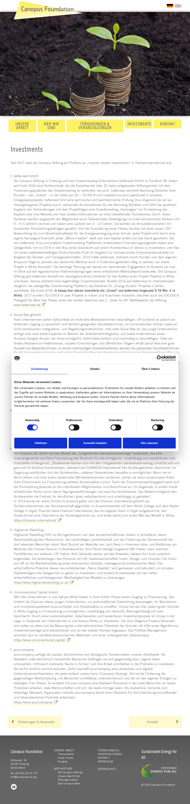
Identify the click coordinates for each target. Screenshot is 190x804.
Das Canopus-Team (69, 783)
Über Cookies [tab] (151, 368)
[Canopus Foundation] (48, 10)
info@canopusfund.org (24, 777)
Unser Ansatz (65, 757)
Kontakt (167, 123)
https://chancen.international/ (35, 520)
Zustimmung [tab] (39, 368)
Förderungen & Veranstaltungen (95, 125)
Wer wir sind (51, 125)
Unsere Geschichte (69, 776)
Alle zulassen (149, 443)
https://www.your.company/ (33, 702)
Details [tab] (95, 368)
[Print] (14, 786)
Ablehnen (41, 443)
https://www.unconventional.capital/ (39, 640)
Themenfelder (66, 754)
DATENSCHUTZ (107, 769)
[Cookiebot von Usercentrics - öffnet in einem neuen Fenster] (159, 358)
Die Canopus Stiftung (70, 772)
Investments (139, 123)
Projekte (62, 761)
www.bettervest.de (27, 305)
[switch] (74, 427)
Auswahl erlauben (95, 443)
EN (178, 6)
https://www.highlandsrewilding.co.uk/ (41, 582)
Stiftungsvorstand (68, 779)
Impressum (105, 761)
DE (170, 6)
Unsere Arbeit (22, 125)
